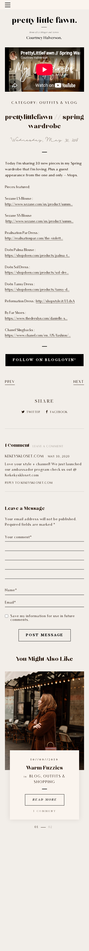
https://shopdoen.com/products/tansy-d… (37, 290)
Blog (35, 776)
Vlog (71, 103)
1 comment (44, 811)
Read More (44, 799)
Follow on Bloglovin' (44, 360)
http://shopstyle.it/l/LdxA (55, 301)
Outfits (49, 103)
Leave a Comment (48, 446)
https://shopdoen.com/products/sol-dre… (37, 273)
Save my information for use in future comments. (42, 618)
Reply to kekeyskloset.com (29, 483)
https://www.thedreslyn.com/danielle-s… (36, 319)
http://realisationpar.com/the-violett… (34, 238)
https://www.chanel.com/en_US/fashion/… (38, 336)
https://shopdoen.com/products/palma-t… (37, 256)
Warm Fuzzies (44, 768)
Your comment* (18, 537)
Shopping (44, 782)
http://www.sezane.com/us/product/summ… (39, 204)
